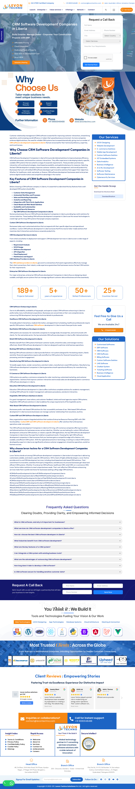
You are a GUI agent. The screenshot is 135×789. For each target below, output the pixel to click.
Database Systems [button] (73, 622)
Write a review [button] (26, 703)
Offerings (69, 10)
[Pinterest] (117, 779)
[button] (122, 698)
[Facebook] (101, 779)
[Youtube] (113, 779)
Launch (32, 10)
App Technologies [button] (56, 622)
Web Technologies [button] (22, 622)
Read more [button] (48, 706)
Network (80, 10)
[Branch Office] (67, 761)
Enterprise (41, 10)
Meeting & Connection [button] (111, 622)
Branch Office (67, 765)
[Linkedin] (109, 779)
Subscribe (77, 779)
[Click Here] (114, 10)
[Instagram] (105, 779)
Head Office (31, 764)
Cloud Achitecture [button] (91, 622)
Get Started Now (91, 65)
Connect (91, 10)
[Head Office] (31, 760)
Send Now (108, 592)
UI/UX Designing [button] (39, 622)
